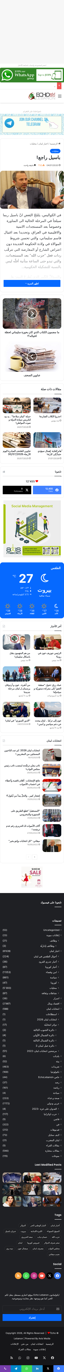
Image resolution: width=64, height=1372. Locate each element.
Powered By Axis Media (37, 1338)
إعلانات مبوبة (52, 935)
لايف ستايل (53, 1135)
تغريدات (55, 1066)
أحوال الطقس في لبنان (45, 956)
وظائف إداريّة (47, 945)
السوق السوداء (53, 1231)
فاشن (56, 1119)
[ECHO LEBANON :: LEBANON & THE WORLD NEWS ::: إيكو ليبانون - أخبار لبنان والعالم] (41, 96)
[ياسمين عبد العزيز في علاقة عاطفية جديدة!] (12, 1201)
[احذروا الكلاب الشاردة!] (47, 405)
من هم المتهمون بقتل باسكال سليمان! (37, 85)
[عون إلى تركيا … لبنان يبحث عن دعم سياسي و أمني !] (47, 709)
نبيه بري (9, 1248)
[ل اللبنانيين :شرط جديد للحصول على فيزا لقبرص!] (12, 1177)
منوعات (55, 1156)
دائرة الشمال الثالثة (43, 1040)
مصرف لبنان (38, 1248)
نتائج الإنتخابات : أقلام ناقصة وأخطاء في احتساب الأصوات (22, 782)
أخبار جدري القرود (48, 961)
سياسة (53, 977)
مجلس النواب (54, 1248)
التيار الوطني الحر (38, 1225)
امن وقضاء (51, 972)
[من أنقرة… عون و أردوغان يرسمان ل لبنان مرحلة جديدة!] (16, 674)
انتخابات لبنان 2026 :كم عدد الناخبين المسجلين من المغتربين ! (22, 752)
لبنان (20, 1242)
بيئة (57, 1061)
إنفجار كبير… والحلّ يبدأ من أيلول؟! (23, 795)
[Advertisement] (32, 32)
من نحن (24, 1343)
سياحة (56, 1093)
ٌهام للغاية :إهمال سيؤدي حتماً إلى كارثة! (49, 452)
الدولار (23, 1225)
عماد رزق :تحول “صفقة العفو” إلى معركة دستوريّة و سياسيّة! (47, 688)
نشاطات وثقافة (49, 993)
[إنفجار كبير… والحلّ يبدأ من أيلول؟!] (51, 800)
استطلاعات (51, 1014)
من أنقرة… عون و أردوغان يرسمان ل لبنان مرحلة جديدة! (17, 688)
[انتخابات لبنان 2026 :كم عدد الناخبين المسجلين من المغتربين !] (51, 755)
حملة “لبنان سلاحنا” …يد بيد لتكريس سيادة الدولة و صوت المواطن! (17, 420)
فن (57, 1124)
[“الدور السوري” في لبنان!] (16, 709)
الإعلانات (15, 1343)
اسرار (56, 998)
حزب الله (56, 1237)
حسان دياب (42, 1237)
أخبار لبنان (55, 1225)
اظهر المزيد (33, 283)
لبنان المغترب (52, 1140)
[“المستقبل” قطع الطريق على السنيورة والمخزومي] (51, 815)
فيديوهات (54, 1129)
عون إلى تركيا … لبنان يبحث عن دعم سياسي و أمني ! (48, 722)
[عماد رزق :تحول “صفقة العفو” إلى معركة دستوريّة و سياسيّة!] (47, 674)
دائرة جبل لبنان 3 (45, 1045)
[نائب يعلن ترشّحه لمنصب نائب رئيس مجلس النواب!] (51, 770)
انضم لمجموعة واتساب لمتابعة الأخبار (32, 65)
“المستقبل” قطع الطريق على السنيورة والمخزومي (25, 812)
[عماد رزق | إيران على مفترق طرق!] (12, 1189)
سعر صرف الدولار (52, 1242)
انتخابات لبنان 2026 (47, 1019)
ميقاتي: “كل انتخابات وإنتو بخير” (24, 841)
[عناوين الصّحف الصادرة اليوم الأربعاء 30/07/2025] (17, 440)
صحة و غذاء (53, 1098)
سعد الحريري (27, 1237)
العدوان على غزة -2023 (44, 1108)
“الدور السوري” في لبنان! (17, 720)
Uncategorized (51, 930)
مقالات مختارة (52, 1150)
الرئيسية (54, 143)
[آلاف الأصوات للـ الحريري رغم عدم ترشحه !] (51, 830)
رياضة (56, 1087)
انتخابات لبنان (52, 1008)
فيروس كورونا (33, 1242)
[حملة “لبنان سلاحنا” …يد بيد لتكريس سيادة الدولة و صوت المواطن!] (17, 405)
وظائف (53, 940)
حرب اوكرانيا (50, 1114)
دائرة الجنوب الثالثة (43, 1030)
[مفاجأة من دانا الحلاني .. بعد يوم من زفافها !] (32, 1189)
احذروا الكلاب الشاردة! (50, 416)
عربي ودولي (53, 1103)
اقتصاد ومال (53, 1003)
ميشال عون (23, 1248)
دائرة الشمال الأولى (43, 1035)
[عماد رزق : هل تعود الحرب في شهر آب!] (32, 1201)
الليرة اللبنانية (36, 1231)
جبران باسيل (10, 1231)
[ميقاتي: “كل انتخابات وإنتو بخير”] (51, 845)
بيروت (23, 1231)
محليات (33, 143)
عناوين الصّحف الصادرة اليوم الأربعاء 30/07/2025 (17, 452)
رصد (57, 1082)
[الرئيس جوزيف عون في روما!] (47, 642)
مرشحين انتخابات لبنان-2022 (42, 1051)
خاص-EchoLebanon (48, 1077)
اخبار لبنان (43, 143)
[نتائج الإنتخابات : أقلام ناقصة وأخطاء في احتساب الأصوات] (51, 785)
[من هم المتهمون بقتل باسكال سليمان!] (16, 642)
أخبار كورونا (51, 966)
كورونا (54, 982)
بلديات (56, 1056)
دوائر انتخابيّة (50, 1024)
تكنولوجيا (55, 1072)
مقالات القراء (52, 1145)
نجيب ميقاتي (54, 1254)
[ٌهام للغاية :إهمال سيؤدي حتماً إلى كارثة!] (47, 440)
